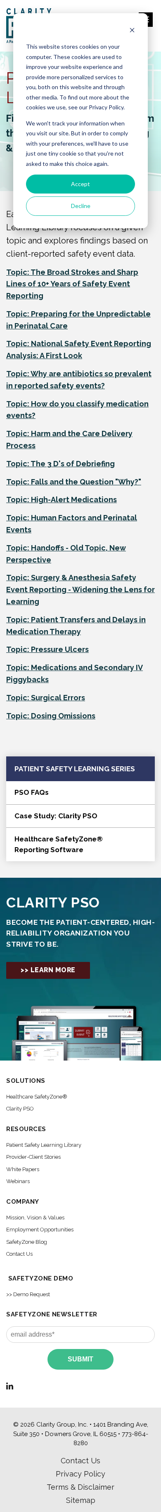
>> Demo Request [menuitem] (28, 1294)
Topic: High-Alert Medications (61, 499)
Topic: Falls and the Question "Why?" (73, 481)
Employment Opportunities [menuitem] (39, 1229)
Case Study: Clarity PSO (55, 816)
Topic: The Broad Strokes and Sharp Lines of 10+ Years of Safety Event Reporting (72, 284)
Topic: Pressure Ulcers (47, 649)
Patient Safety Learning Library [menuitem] (43, 1145)
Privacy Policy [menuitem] (80, 1473)
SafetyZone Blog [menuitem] (26, 1242)
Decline (80, 205)
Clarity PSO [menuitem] (20, 1109)
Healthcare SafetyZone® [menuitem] (36, 1097)
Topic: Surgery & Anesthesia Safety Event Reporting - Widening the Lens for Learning (80, 589)
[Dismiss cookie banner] (132, 31)
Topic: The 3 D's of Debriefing (60, 463)
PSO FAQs (31, 792)
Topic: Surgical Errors (45, 697)
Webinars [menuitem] (18, 1181)
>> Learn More (48, 970)
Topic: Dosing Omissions (50, 715)
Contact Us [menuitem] (19, 1254)
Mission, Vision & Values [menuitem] (35, 1217)
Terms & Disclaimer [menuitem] (80, 1487)
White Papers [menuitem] (22, 1169)
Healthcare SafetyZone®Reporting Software (58, 844)
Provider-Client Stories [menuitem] (33, 1157)
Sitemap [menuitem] (80, 1500)
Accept (80, 183)
